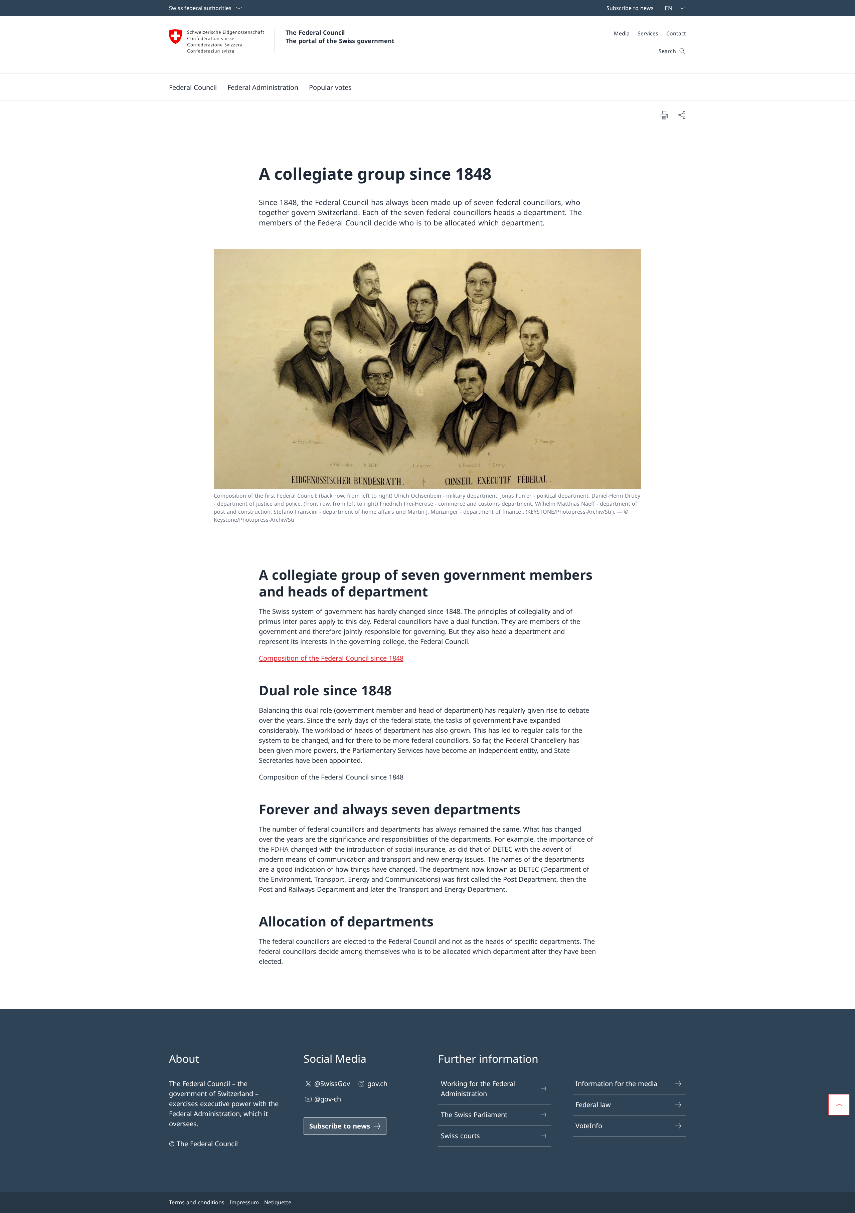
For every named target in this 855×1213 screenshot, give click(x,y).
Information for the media (616, 1083)
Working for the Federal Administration (478, 1088)
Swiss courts (460, 1135)
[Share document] (681, 115)
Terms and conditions (196, 1202)
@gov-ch (327, 1098)
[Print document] (664, 115)
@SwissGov (332, 1083)
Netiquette (277, 1202)
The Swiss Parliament (474, 1114)
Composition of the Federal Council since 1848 (331, 658)
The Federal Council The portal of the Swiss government (340, 36)
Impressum (244, 1202)
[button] (193, 87)
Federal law (593, 1104)
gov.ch (377, 1083)
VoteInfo (588, 1125)
